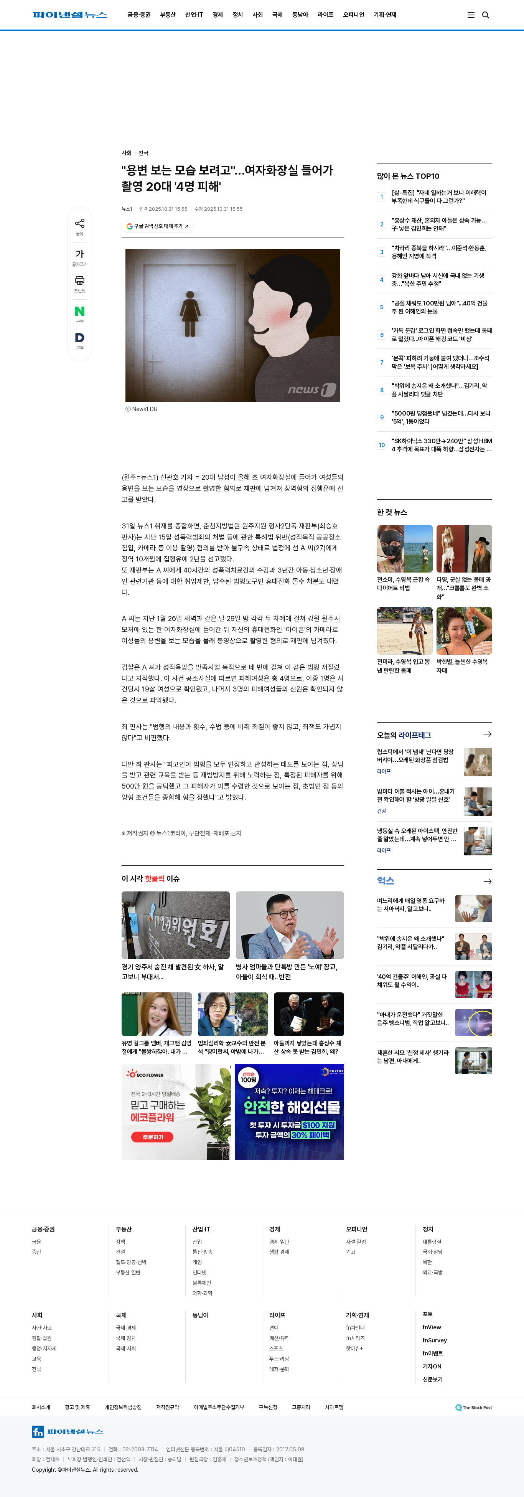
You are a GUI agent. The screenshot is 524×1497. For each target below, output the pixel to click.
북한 (427, 1262)
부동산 (168, 14)
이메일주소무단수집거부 (219, 1407)
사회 (257, 14)
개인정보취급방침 (123, 1407)
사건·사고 (42, 1328)
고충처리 (301, 1407)
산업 (197, 1242)
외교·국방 (433, 1272)
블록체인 (202, 1283)
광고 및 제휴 (77, 1407)
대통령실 (432, 1242)
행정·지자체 (44, 1348)
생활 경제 (279, 1252)
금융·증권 (139, 14)
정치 (237, 14)
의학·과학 (203, 1293)
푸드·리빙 (279, 1359)
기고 (350, 1252)
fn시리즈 (355, 1338)
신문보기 (433, 1379)
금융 (36, 1242)
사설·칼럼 (356, 1242)
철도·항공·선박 (131, 1262)
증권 (36, 1252)
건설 (120, 1252)
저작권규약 (167, 1407)
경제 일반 (279, 1242)
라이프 (326, 14)
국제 (277, 14)
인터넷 (199, 1272)
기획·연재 (385, 14)
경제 (218, 14)
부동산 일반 (128, 1272)
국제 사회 (126, 1348)
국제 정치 (126, 1338)
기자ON (432, 1366)
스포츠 (276, 1348)
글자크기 (79, 264)
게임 (197, 1262)
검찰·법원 (42, 1338)
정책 (120, 1242)
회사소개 (41, 1407)
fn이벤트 (433, 1353)
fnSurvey (435, 1340)
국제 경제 (126, 1328)
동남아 (300, 14)
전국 (143, 153)
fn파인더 (355, 1328)
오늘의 (404, 735)
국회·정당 (433, 1252)
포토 (428, 1314)
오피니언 (353, 14)
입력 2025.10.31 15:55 (163, 209)
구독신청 (268, 1407)
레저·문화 (279, 1369)
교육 (36, 1359)
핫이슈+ (354, 1348)
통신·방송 (203, 1252)
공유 (80, 233)
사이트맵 (334, 1407)
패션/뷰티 (279, 1338)
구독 (80, 321)
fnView (432, 1327)
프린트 (80, 291)
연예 (273, 1328)
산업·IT (194, 14)
